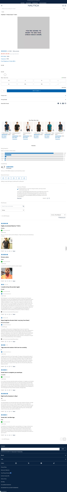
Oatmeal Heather (2, 68)
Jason (2, 259)
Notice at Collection (5, 470)
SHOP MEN (22, 2)
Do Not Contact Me (5, 475)
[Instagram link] (16, 463)
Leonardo (3, 374)
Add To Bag (36, 90)
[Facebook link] (41, 463)
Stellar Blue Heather (5, 75)
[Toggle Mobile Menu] (1, 5)
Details (8, 56)
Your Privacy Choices (5, 473)
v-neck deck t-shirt (7, 133)
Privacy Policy (20, 451)
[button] (3, 178)
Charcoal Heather (8, 75)
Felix (2, 419)
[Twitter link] (28, 463)
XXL (25, 84)
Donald (2, 289)
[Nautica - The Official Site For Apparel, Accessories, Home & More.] (33, 5)
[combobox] (59, 214)
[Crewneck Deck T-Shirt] (17, 127)
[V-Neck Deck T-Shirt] (7, 127)
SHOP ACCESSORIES (42, 2)
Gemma (2, 228)
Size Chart (64, 87)
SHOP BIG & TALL (35, 2)
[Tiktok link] (54, 463)
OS (58, 84)
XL (8, 84)
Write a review (16, 51)
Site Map (3, 481)
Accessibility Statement (6, 484)
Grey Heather (11, 75)
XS (8, 80)
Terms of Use (14, 451)
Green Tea (2, 75)
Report (14, 251)
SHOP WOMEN (28, 2)
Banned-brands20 (5, 322)
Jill (1, 398)
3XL (42, 84)
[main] (33, 227)
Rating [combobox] (3, 210)
